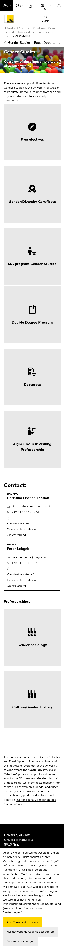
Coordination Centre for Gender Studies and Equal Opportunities (29, 30)
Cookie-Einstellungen (20, 941)
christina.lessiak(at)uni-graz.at (31, 507)
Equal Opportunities (48, 42)
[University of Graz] (9, 19)
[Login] (59, 5)
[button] (6, 5)
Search (45, 21)
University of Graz (14, 28)
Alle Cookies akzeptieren (23, 922)
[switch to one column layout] (32, 5)
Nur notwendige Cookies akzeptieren (30, 932)
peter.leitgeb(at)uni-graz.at (29, 557)
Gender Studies (19, 42)
